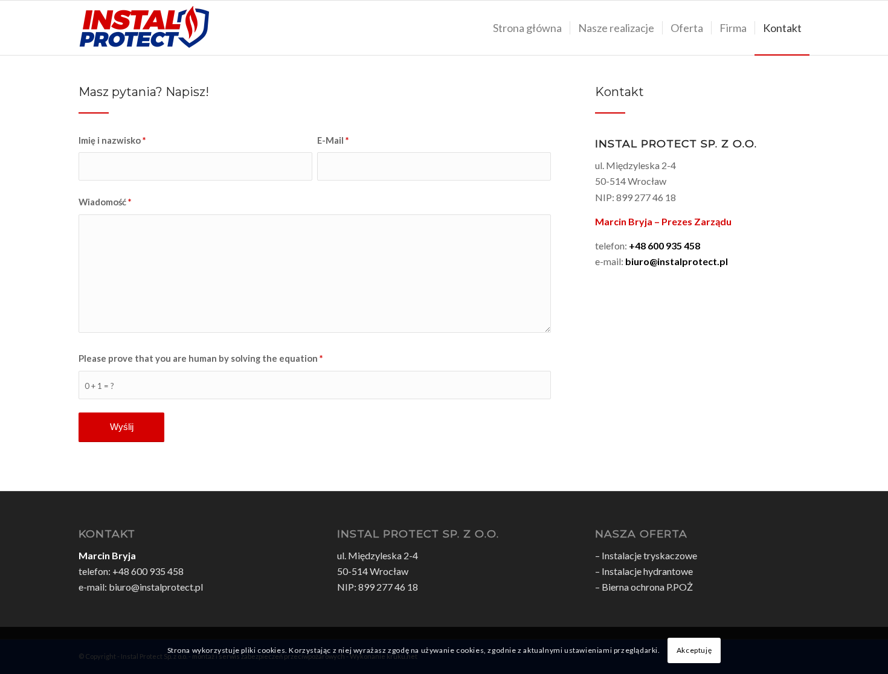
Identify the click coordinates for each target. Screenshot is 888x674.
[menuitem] (527, 28)
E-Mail (333, 140)
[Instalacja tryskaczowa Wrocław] (144, 28)
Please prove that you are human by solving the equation (201, 358)
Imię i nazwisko (112, 140)
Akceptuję (694, 650)
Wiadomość (105, 201)
